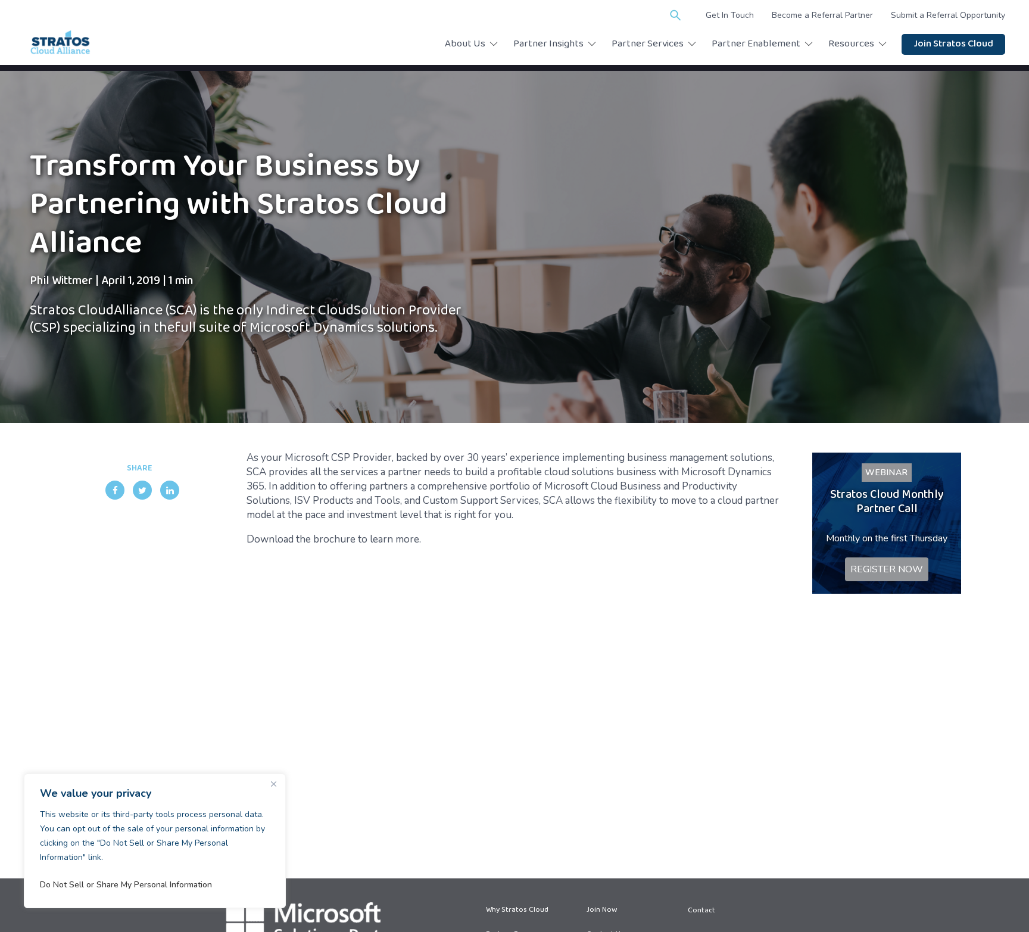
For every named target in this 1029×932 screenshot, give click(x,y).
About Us (465, 45)
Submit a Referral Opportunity (948, 15)
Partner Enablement (756, 45)
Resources (851, 45)
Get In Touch (730, 15)
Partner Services (648, 45)
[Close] (273, 784)
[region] (155, 841)
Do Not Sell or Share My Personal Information (126, 884)
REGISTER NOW (886, 569)
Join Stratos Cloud (953, 45)
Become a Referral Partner (822, 15)
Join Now (602, 910)
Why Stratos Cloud (517, 910)
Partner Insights (548, 45)
